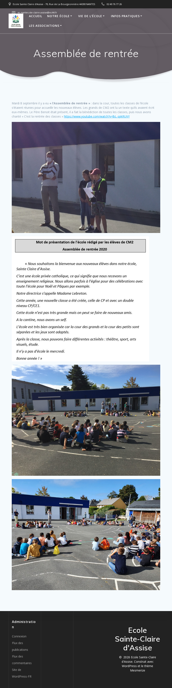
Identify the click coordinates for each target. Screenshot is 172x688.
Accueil (35, 16)
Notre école (58, 16)
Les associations (44, 26)
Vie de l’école (90, 16)
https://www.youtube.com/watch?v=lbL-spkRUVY (97, 116)
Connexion (19, 636)
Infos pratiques (125, 16)
